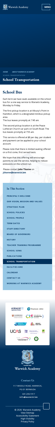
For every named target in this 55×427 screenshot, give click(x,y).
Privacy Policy (27, 421)
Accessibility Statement (27, 415)
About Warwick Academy (23, 72)
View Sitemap (27, 412)
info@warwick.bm (28, 397)
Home (5, 72)
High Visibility (27, 418)
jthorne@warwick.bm (14, 172)
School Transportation (14, 75)
